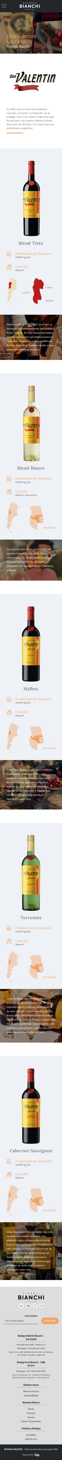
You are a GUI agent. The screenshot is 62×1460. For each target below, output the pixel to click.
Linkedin (21, 1305)
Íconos (31, 1409)
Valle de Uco (31, 1439)
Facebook (35, 1305)
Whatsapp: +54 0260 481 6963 (31, 1348)
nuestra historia (31, 1391)
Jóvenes (31, 1417)
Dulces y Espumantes (31, 1421)
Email (28, 1305)
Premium (31, 1413)
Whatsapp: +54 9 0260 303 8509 (31, 1371)
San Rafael (31, 1435)
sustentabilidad (31, 1395)
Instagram (41, 1305)
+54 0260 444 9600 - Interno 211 (31, 1344)
